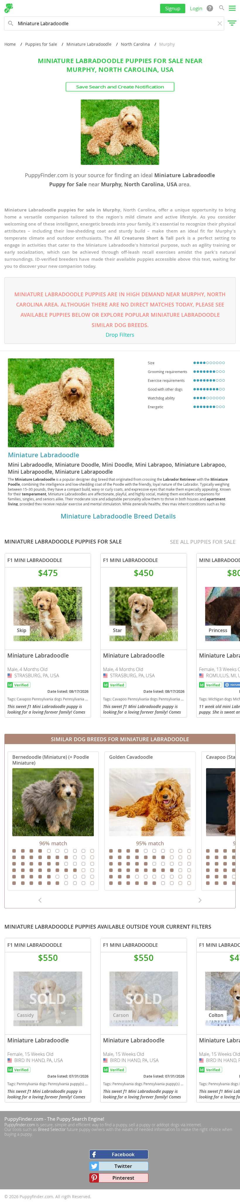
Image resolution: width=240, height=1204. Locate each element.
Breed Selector (52, 1129)
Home (10, 44)
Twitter (123, 1166)
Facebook (123, 1154)
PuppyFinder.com (23, 1119)
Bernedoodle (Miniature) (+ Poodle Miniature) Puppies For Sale (53, 821)
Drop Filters (120, 334)
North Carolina (135, 44)
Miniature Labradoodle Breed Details (118, 516)
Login (196, 8)
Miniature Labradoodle (89, 44)
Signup (172, 8)
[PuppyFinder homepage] (8, 8)
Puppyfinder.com (19, 1124)
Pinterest (123, 1177)
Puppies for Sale (41, 44)
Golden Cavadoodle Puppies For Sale (150, 821)
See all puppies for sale (203, 541)
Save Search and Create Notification (120, 87)
